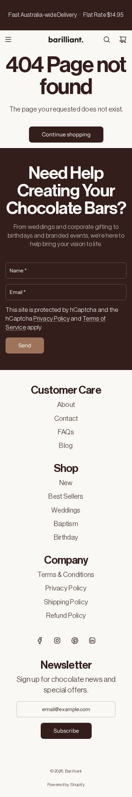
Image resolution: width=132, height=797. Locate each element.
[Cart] (123, 39)
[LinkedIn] (92, 640)
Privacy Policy (51, 319)
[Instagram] (57, 640)
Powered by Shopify (66, 784)
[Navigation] (8, 39)
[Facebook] (40, 640)
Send (24, 345)
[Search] (107, 39)
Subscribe (66, 730)
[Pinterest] (75, 640)
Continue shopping (66, 134)
